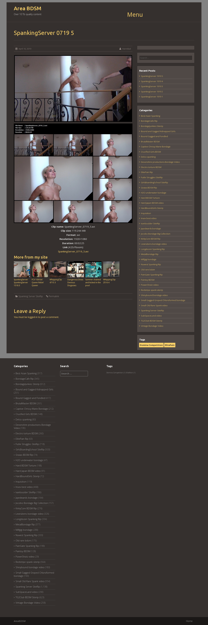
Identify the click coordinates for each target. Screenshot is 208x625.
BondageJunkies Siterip (152, 126)
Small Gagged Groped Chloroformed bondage (163, 300)
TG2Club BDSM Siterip (151, 320)
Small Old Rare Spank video (154, 305)
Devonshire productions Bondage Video (160, 162)
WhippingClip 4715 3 (56, 281)
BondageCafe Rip (149, 120)
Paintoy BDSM (147, 279)
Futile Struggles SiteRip (152, 177)
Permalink (54, 296)
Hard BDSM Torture (150, 197)
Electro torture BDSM (151, 167)
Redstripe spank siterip (152, 290)
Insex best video (148, 218)
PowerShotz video (150, 284)
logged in (32, 317)
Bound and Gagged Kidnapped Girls (158, 131)
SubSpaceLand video (151, 315)
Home (189, 621)
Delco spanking (148, 156)
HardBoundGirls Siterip (152, 208)
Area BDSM (27, 8)
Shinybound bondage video (154, 295)
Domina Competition (151, 345)
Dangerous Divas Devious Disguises (75, 282)
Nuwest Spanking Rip (151, 264)
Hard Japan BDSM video (152, 202)
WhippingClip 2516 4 (109, 281)
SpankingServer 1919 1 (152, 96)
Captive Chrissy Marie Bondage (155, 146)
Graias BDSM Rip (149, 187)
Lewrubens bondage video (154, 243)
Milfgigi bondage (148, 259)
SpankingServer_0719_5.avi (73, 251)
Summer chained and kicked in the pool (93, 282)
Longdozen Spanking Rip (153, 249)
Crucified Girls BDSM (151, 151)
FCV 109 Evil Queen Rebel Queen (38, 282)
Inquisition (146, 213)
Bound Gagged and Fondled (154, 136)
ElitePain (170, 345)
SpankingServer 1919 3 (152, 86)
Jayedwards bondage (151, 228)
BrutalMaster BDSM (150, 141)
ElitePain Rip (147, 172)
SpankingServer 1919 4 (152, 81)
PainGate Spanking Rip (152, 274)
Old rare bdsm (148, 269)
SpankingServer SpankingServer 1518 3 (21, 282)
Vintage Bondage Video (152, 325)
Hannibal (126, 48)
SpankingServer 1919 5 (152, 76)
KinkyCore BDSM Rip (150, 238)
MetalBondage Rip (149, 254)
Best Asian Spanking (150, 115)
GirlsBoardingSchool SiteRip (154, 182)
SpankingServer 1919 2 (152, 91)
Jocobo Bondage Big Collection (155, 233)
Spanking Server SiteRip (31, 296)
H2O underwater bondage (153, 192)
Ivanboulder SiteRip (150, 223)
